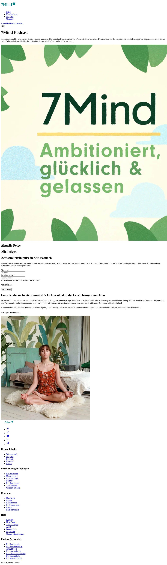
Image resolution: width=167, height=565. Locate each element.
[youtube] (7, 440)
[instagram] (7, 429)
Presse (8, 507)
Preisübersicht (12, 474)
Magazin (9, 16)
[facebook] (7, 433)
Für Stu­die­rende (12, 544)
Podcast (9, 459)
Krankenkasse (12, 14)
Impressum (10, 531)
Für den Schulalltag (14, 546)
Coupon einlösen (13, 488)
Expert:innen (11, 503)
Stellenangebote (12, 505)
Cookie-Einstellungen (15, 534)
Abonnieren (6, 289)
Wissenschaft (11, 454)
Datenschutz (11, 529)
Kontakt (9, 520)
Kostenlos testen (16, 23)
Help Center (11, 522)
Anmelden (5, 23)
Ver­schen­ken (11, 485)
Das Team (10, 498)
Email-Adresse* (7, 275)
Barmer (9, 481)
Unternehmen (11, 476)
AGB (8, 527)
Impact (9, 500)
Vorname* (5, 270)
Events (9, 464)
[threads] (7, 444)
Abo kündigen (12, 524)
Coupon (9, 19)
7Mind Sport (11, 549)
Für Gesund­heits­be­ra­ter (15, 553)
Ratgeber (10, 461)
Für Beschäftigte (13, 556)
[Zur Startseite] (8, 7)
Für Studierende (12, 483)
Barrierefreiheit (12, 510)
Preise (8, 12)
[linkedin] (7, 437)
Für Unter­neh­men (13, 551)
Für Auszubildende (14, 558)
